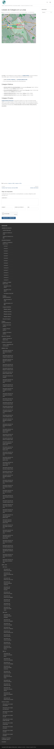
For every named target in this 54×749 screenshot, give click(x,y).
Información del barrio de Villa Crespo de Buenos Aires (8, 506)
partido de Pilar (26, 75)
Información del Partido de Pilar (7, 600)
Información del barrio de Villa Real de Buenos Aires (8, 546)
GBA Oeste (5, 612)
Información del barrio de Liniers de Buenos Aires (8, 416)
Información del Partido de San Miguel (8, 596)
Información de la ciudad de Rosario (8, 727)
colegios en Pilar (18, 183)
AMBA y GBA (4, 564)
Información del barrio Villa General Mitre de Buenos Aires (7, 521)
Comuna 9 (6, 265)
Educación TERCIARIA (6, 336)
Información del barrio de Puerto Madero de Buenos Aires (8, 464)
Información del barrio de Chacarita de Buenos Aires (8, 381)
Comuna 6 (6, 258)
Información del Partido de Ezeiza (7, 672)
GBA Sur (4, 651)
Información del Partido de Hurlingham (8, 620)
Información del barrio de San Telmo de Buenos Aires (8, 492)
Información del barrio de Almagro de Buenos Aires (8, 356)
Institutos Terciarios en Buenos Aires (7, 339)
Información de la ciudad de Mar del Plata (8, 720)
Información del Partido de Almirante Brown (8, 655)
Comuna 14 (6, 277)
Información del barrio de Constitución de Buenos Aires (8, 395)
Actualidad (4, 741)
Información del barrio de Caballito (8, 376)
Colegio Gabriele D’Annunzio (7, 100)
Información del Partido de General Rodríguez (7, 616)
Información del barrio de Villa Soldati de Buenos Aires (8, 556)
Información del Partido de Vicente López (7, 608)
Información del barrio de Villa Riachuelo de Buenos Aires (8, 551)
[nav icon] (50, 2)
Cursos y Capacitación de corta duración (8, 345)
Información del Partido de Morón (7, 643)
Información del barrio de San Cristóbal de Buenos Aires (8, 482)
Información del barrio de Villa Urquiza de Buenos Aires (8, 561)
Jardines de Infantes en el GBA (8, 237)
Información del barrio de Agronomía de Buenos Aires (8, 352)
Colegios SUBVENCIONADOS (7, 296)
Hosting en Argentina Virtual (31, 747)
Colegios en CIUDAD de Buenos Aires (7, 243)
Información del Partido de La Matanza (8, 628)
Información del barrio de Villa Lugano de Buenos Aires (8, 526)
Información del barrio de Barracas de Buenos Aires (8, 365)
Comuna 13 (6, 275)
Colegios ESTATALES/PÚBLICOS (6, 322)
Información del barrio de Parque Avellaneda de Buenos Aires (8, 443)
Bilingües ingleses (7, 309)
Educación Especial (6, 318)
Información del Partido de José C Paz (8, 579)
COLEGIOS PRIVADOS (6, 240)
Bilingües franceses (7, 311)
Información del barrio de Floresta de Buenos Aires (8, 403)
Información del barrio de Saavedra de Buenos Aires (8, 476)
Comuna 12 (6, 272)
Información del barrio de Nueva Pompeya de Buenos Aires (8, 430)
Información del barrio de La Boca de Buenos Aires (8, 407)
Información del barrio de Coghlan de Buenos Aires (8, 385)
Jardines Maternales (7, 230)
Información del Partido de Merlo (7, 635)
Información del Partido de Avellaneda (8, 659)
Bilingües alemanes (7, 314)
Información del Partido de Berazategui (8, 663)
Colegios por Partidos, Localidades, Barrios (12, 5)
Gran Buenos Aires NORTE (7, 286)
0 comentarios (31, 12)
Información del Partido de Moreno (7, 639)
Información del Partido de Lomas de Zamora (8, 689)
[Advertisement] (20, 52)
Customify (23, 747)
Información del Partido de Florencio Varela (8, 676)
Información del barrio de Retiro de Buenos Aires (8, 472)
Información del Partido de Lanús (7, 684)
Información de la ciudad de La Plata (8, 712)
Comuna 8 (6, 263)
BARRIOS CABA (5, 348)
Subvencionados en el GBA (8, 304)
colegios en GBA (11, 183)
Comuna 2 (6, 248)
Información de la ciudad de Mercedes (8, 723)
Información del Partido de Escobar (8, 570)
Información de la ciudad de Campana (8, 705)
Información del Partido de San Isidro (8, 593)
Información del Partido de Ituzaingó (8, 624)
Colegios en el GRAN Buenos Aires (7, 283)
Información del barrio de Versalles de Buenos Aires (8, 501)
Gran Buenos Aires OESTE (7, 290)
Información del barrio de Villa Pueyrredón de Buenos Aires (8, 537)
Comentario (4, 197)
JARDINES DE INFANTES (7, 228)
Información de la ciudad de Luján (8, 716)
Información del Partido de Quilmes (7, 681)
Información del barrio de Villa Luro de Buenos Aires (8, 531)
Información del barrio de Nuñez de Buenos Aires (8, 435)
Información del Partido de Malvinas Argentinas (8, 583)
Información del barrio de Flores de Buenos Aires (8, 399)
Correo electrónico (19, 207)
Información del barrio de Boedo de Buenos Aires (8, 373)
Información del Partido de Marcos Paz (8, 632)
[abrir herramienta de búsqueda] (47, 2)
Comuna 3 (6, 250)
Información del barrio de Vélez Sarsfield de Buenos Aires (8, 497)
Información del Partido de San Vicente (8, 698)
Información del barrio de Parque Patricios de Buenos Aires (8, 459)
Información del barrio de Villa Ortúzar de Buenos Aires (8, 542)
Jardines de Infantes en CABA (7, 233)
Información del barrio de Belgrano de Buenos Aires (8, 369)
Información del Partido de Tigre (7, 604)
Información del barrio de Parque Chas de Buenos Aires (8, 453)
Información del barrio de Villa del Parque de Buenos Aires (8, 516)
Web (28, 207)
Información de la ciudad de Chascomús (8, 708)
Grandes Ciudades (5, 701)
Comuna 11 (6, 270)
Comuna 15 (6, 279)
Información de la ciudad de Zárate (8, 735)
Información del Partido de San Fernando (7, 588)
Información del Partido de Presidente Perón (8, 694)
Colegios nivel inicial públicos (7, 325)
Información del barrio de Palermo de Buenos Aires (8, 439)
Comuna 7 (6, 260)
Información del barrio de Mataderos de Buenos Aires (8, 420)
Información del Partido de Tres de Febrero (7, 647)
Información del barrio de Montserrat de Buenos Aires (8, 425)
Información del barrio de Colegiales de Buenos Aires (8, 390)
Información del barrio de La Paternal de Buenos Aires (8, 411)
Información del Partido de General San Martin (8, 574)
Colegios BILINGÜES (7, 307)
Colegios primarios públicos (6, 329)
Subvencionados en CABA (8, 300)
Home (3, 5)
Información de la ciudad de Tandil (8, 731)
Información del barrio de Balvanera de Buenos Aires (8, 361)
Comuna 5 (6, 255)
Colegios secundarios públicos (7, 333)
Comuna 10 (6, 267)
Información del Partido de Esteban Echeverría (7, 667)
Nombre (4, 207)
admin (3, 12)
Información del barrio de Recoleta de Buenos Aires (8, 468)
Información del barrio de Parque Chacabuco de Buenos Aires (8, 448)
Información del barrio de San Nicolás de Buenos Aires (8, 487)
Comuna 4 (6, 253)
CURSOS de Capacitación (7, 342)
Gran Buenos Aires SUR (8, 293)
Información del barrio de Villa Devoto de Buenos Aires (8, 511)
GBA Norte (5, 566)
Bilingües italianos (7, 316)
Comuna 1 (6, 246)
